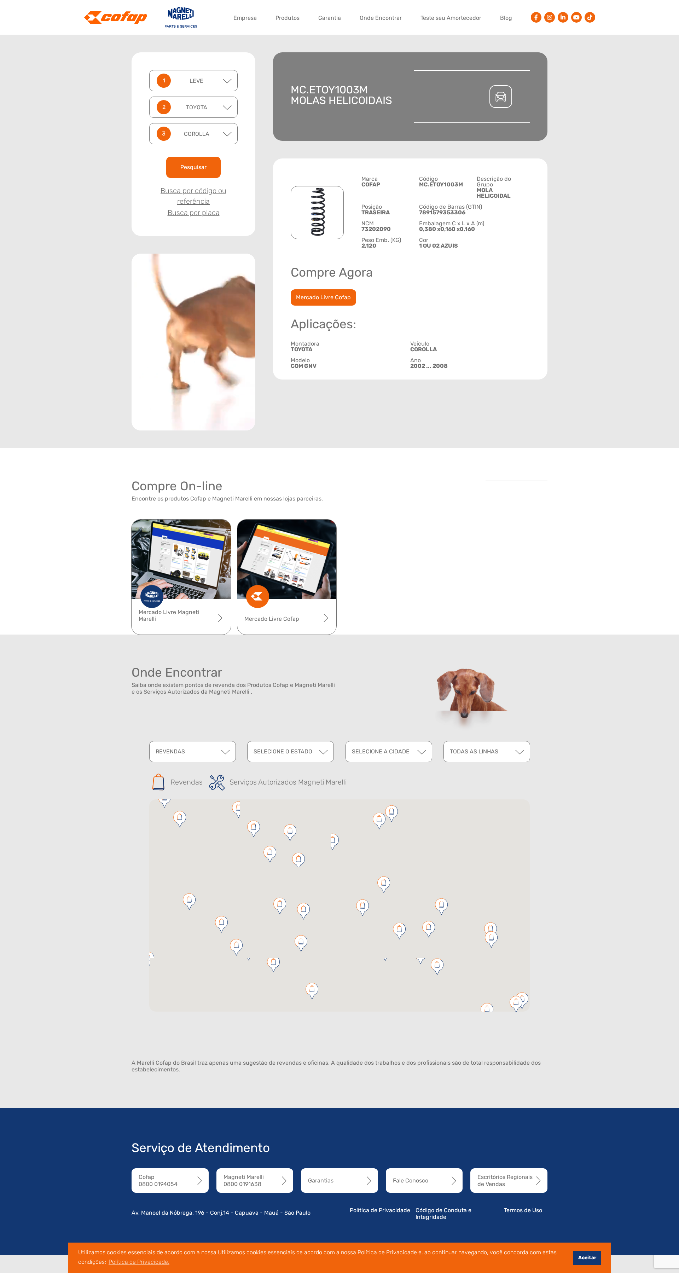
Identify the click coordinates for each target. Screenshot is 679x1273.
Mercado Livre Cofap (323, 297)
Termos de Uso (523, 1210)
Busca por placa (194, 212)
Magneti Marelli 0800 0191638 (244, 1180)
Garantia (329, 18)
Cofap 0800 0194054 (158, 1180)
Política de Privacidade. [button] (139, 1261)
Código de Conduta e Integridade (443, 1213)
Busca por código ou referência (193, 196)
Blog (506, 18)
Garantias (320, 1180)
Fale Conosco (410, 1180)
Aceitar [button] (587, 1258)
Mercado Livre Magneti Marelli (169, 615)
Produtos (287, 18)
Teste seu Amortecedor (450, 18)
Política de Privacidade (380, 1210)
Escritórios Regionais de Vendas (505, 1180)
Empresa (245, 18)
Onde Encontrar (381, 18)
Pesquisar (193, 167)
